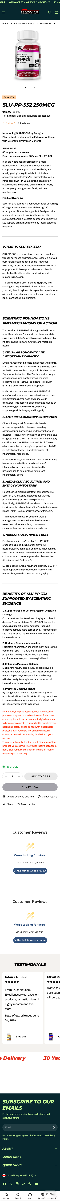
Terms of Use (39, 1135)
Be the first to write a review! (30, 870)
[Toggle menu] (3, 12)
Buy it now (30, 787)
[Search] (50, 12)
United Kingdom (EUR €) (20, 1175)
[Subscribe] (54, 1127)
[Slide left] (25, 87)
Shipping (21, 116)
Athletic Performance (24, 23)
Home (5, 23)
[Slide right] (34, 87)
